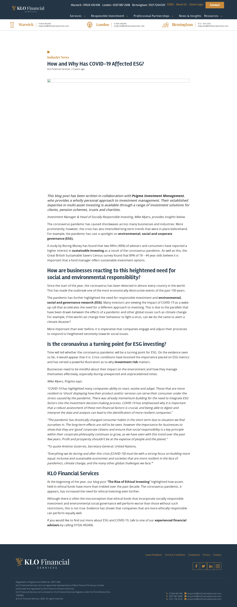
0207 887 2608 (175, 596)
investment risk (126, 362)
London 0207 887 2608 (116, 5)
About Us (181, 4)
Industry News (58, 57)
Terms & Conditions (175, 554)
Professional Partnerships (152, 16)
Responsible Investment (107, 16)
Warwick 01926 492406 (85, 5)
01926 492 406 (175, 593)
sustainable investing (88, 251)
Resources (211, 16)
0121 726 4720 (175, 599)
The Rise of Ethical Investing (128, 482)
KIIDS (170, 4)
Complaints (194, 554)
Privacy (206, 554)
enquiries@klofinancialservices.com (204, 593)
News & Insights (190, 16)
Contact (215, 5)
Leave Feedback (153, 554)
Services (76, 16)
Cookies (217, 554)
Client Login (196, 4)
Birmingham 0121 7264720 (148, 5)
